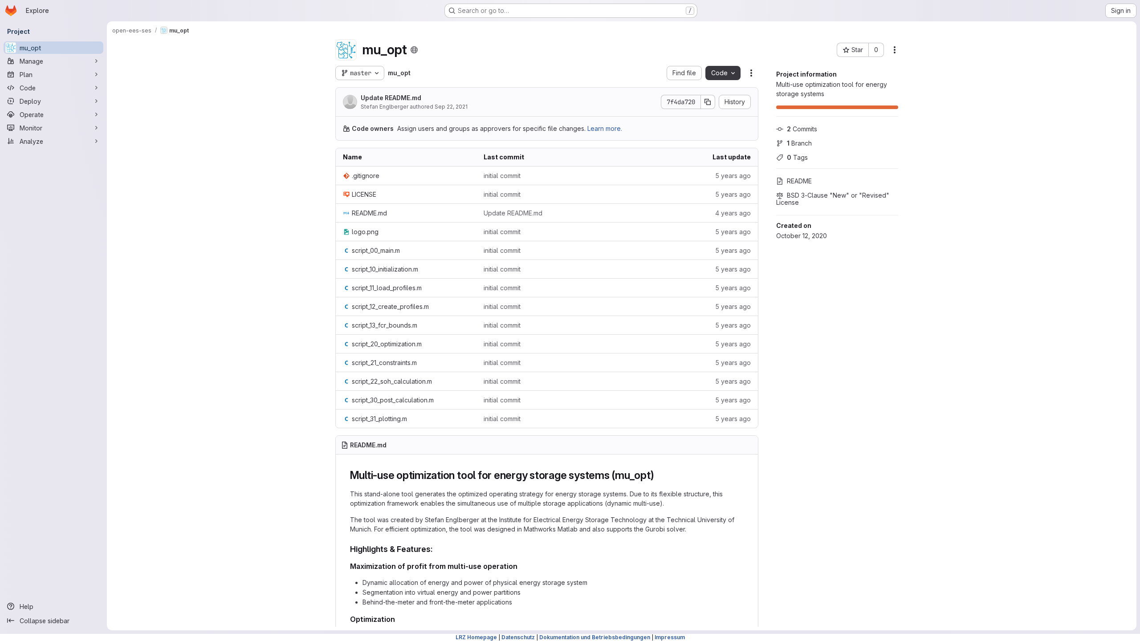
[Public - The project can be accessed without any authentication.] (414, 49)
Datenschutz (518, 637)
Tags (797, 157)
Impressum (670, 637)
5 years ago (733, 175)
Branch (799, 143)
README (799, 181)
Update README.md (391, 97)
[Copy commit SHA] (708, 102)
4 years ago (733, 213)
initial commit (502, 175)
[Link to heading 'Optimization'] (399, 619)
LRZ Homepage (476, 637)
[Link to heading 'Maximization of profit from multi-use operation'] (521, 566)
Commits (802, 129)
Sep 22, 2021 (451, 106)
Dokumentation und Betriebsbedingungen (594, 637)
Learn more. (604, 128)
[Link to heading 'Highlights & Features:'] (437, 549)
